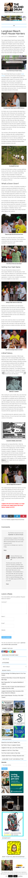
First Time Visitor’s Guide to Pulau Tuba (10, 753)
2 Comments (21, 36)
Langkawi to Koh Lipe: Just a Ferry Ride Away (12, 747)
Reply (5, 550)
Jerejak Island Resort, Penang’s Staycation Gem (12, 755)
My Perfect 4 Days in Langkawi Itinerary (10, 745)
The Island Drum (14, 8)
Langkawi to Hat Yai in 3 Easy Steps (9, 750)
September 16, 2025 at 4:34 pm (15, 534)
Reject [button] (15, 876)
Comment (4, 602)
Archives (8, 519)
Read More (20, 876)
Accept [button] (10, 876)
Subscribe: (3, 762)
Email (3, 623)
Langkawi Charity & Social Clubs (17, 519)
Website (3, 630)
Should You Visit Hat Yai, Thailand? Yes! (10, 742)
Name (3, 616)
